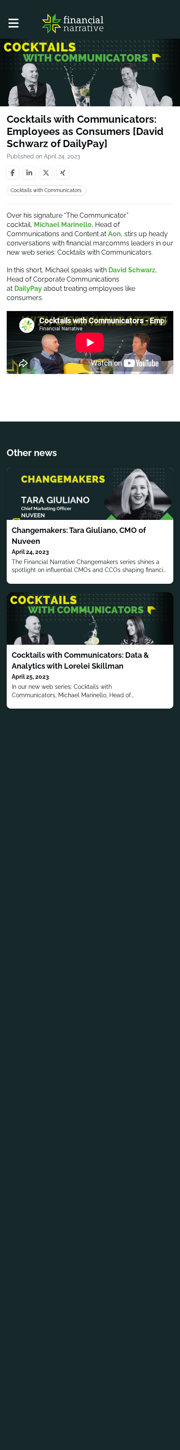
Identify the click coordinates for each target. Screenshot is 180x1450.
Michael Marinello (63, 225)
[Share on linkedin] (29, 173)
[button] (13, 23)
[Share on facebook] (12, 173)
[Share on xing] (63, 173)
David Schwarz (131, 270)
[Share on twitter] (46, 173)
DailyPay (28, 289)
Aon (114, 234)
